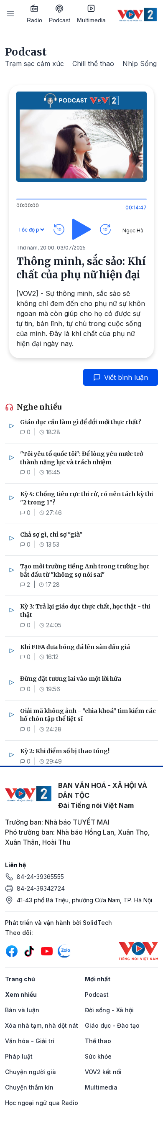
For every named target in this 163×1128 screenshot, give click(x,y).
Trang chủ (20, 979)
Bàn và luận (22, 1009)
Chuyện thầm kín (29, 1087)
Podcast (59, 20)
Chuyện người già (30, 1071)
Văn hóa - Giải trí (29, 1040)
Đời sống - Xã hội (109, 1009)
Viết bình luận (126, 377)
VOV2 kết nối (103, 1071)
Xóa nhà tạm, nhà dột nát (41, 1025)
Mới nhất (97, 979)
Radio (34, 20)
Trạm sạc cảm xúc (34, 63)
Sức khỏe (98, 1056)
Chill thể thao (93, 63)
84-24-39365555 (40, 876)
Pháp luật (19, 1056)
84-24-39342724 (41, 888)
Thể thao (98, 1040)
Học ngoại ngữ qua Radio (41, 1102)
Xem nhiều (21, 994)
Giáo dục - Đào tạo (112, 1025)
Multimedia (91, 20)
